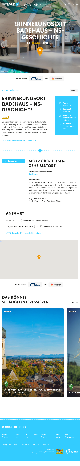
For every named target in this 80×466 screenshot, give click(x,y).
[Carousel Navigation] (75, 302)
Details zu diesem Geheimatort (12, 140)
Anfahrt (31, 140)
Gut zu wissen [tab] (13, 161)
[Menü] (77, 4)
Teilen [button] (73, 90)
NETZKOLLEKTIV (68, 444)
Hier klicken (33, 174)
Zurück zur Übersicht (11, 90)
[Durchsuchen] (73, 4)
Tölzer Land (67, 105)
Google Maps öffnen (33, 233)
